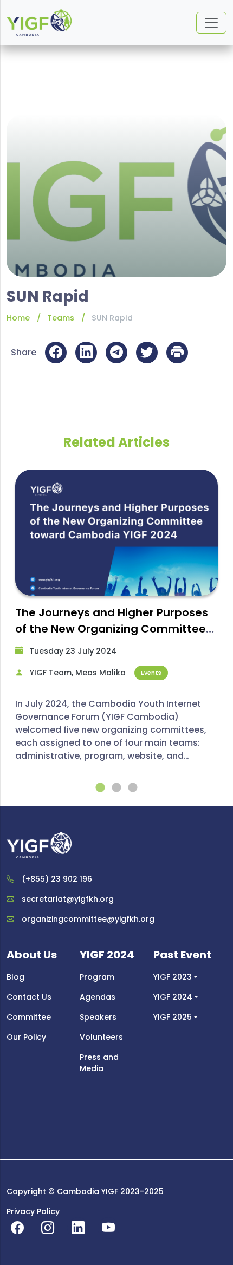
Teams (60, 317)
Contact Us (29, 997)
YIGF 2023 (172, 976)
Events (151, 672)
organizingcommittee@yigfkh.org (88, 919)
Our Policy (26, 1037)
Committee (29, 1017)
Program (97, 976)
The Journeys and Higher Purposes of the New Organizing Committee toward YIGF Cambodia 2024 (111, 629)
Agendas (97, 997)
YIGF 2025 (172, 1017)
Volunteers (101, 1037)
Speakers (98, 1017)
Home (18, 317)
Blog (15, 976)
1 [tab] (100, 788)
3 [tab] (132, 788)
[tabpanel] (116, 621)
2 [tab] (116, 788)
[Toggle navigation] (211, 23)
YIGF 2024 (172, 997)
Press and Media (99, 1063)
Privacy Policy (33, 1211)
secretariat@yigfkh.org (68, 899)
